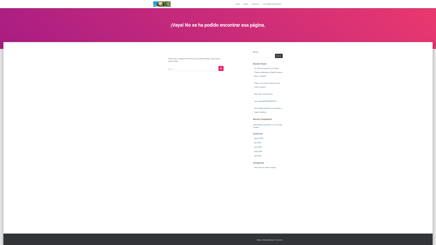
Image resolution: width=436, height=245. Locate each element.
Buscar (255, 52)
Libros (245, 4)
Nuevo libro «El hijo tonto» (263, 94)
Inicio (238, 4)
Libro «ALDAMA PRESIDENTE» (265, 101)
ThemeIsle (279, 240)
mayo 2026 (258, 151)
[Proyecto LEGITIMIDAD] (162, 4)
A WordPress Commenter (262, 125)
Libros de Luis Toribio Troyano (265, 167)
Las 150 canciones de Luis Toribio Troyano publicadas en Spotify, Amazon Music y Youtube (268, 72)
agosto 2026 (258, 138)
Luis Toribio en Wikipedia (272, 4)
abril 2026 (257, 156)
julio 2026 (257, 143)
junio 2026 (258, 147)
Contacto (255, 4)
